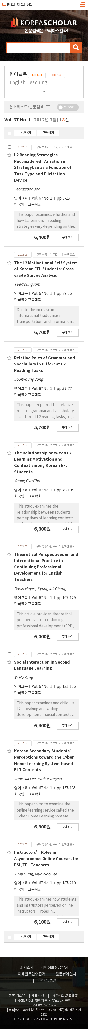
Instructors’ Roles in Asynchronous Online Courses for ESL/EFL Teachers (46, 858)
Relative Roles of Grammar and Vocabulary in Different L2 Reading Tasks (44, 364)
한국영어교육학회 (28, 205)
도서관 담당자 (47, 980)
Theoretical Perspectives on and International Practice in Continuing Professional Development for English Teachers (46, 567)
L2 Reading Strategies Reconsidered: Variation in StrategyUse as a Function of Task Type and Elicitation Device (42, 168)
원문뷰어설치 (65, 974)
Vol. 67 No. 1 (42, 198)
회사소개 (27, 968)
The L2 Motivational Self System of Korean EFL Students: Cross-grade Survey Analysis (46, 269)
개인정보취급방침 (54, 968)
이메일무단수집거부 (33, 974)
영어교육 (21, 198)
